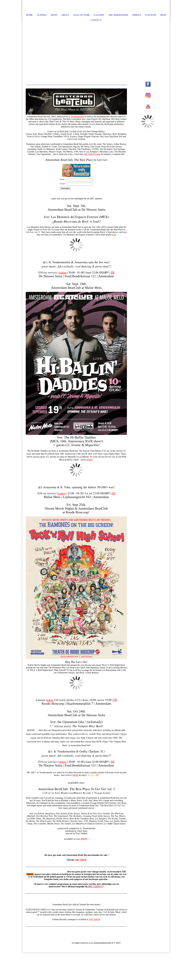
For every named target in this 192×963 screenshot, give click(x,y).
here (114, 234)
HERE (75, 775)
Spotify (89, 459)
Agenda (42, 15)
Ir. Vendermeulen (76, 116)
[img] (159, 6)
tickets (62, 272)
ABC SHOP (80, 860)
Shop (163, 15)
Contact (96, 20)
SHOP (84, 838)
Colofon (150, 15)
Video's (136, 15)
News (54, 15)
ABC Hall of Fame (91, 154)
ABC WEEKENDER (118, 15)
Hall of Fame (81, 15)
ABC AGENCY (95, 886)
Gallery (99, 15)
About (65, 15)
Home (29, 15)
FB (112, 272)
